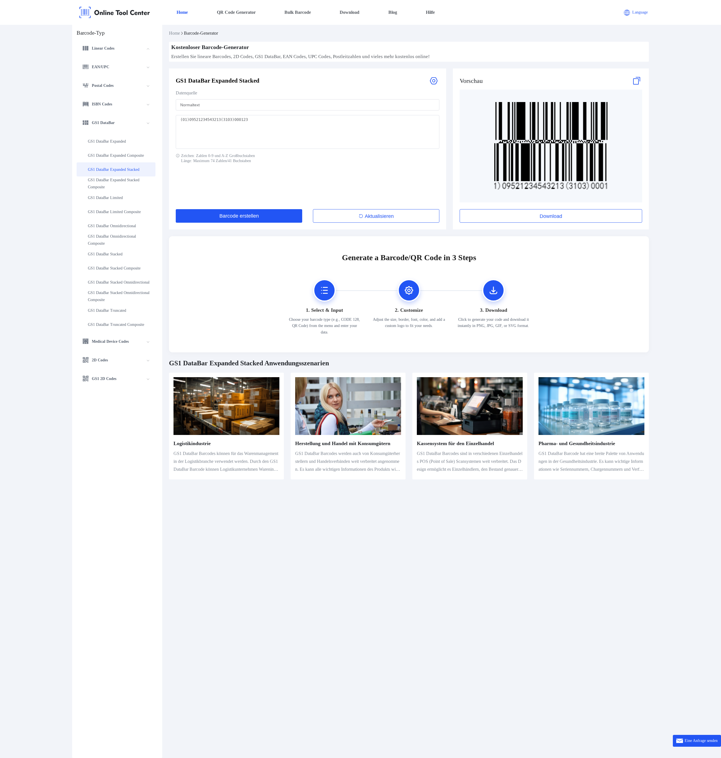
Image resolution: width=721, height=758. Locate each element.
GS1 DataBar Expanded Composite (116, 155)
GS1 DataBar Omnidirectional (112, 226)
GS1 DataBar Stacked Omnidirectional (119, 282)
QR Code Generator (236, 12)
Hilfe (430, 12)
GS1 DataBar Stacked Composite (114, 268)
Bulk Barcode (297, 12)
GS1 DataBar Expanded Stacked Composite (114, 183)
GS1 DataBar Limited (105, 198)
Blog (392, 12)
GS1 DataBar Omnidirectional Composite (112, 240)
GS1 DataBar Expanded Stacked (113, 169)
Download (349, 12)
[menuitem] (116, 49)
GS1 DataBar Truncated (107, 310)
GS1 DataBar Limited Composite (114, 212)
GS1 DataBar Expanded (107, 141)
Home (182, 12)
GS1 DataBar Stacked (105, 254)
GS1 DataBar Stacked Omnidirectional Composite (119, 296)
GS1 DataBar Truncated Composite (116, 324)
